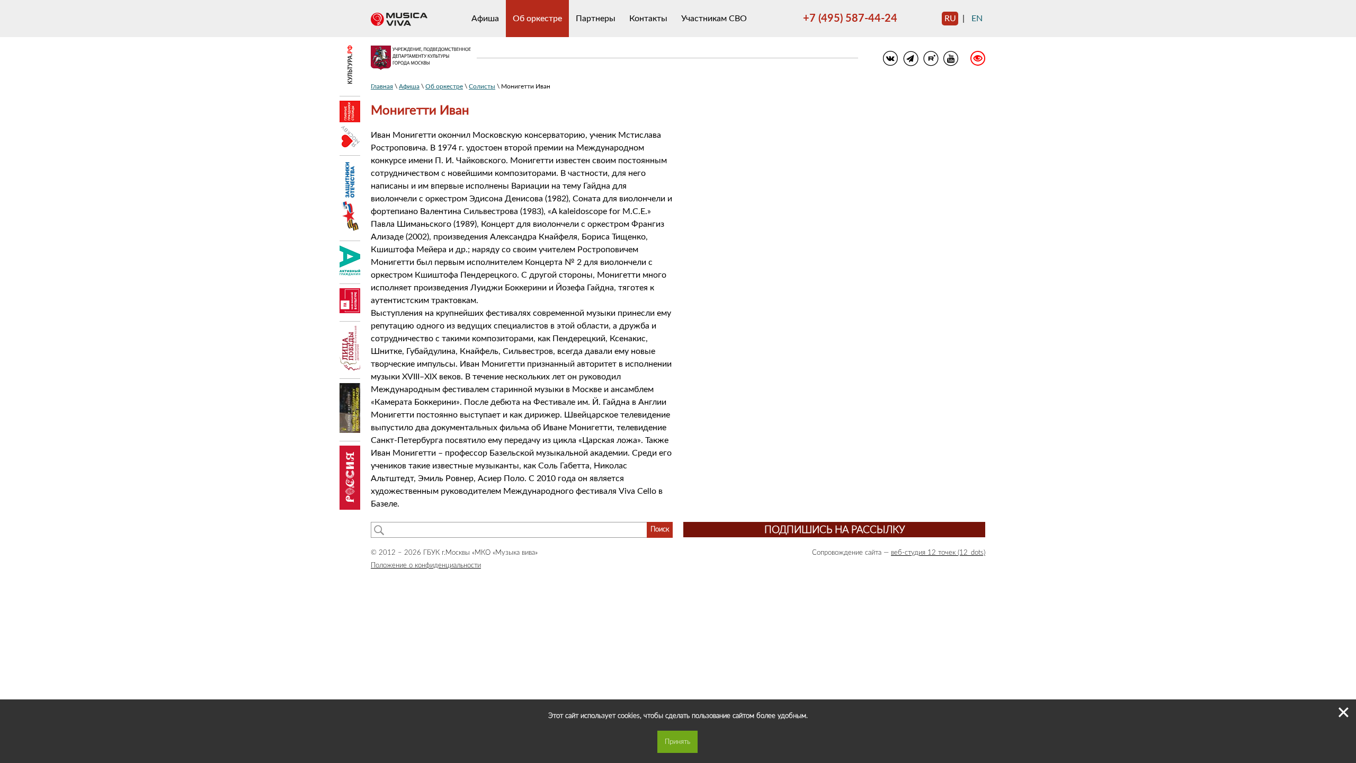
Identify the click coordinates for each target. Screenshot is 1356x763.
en (977, 18)
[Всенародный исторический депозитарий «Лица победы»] (350, 367)
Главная (382, 86)
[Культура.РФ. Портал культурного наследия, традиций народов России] (350, 85)
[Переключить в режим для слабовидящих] (972, 60)
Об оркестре (537, 18)
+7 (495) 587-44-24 (850, 18)
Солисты (482, 86)
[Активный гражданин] (350, 273)
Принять (677, 742)
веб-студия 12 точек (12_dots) (938, 552)
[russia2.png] (350, 507)
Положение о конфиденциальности (426, 565)
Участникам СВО (714, 18)
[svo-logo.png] (350, 230)
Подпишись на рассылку (834, 530)
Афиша (485, 18)
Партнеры (595, 18)
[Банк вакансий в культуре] (350, 310)
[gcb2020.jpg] (350, 430)
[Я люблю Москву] (350, 144)
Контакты (648, 18)
